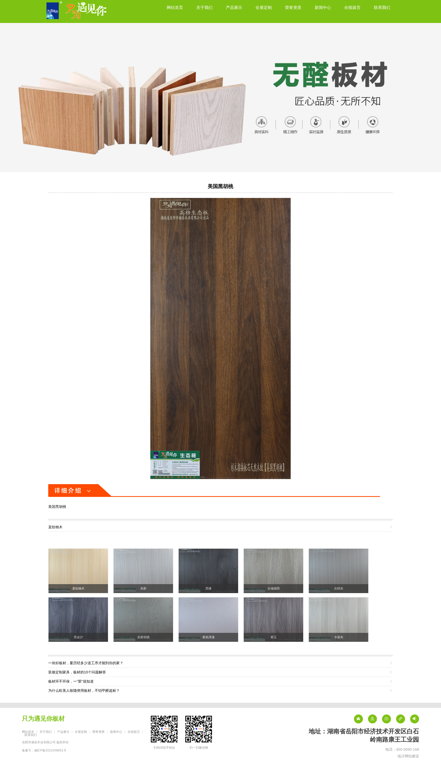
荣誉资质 (293, 7)
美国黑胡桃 (220, 186)
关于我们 (204, 7)
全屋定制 (263, 7)
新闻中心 (323, 7)
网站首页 (175, 7)
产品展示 (234, 7)
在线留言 (352, 7)
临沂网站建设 (408, 756)
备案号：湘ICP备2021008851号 (44, 750)
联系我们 (382, 7)
